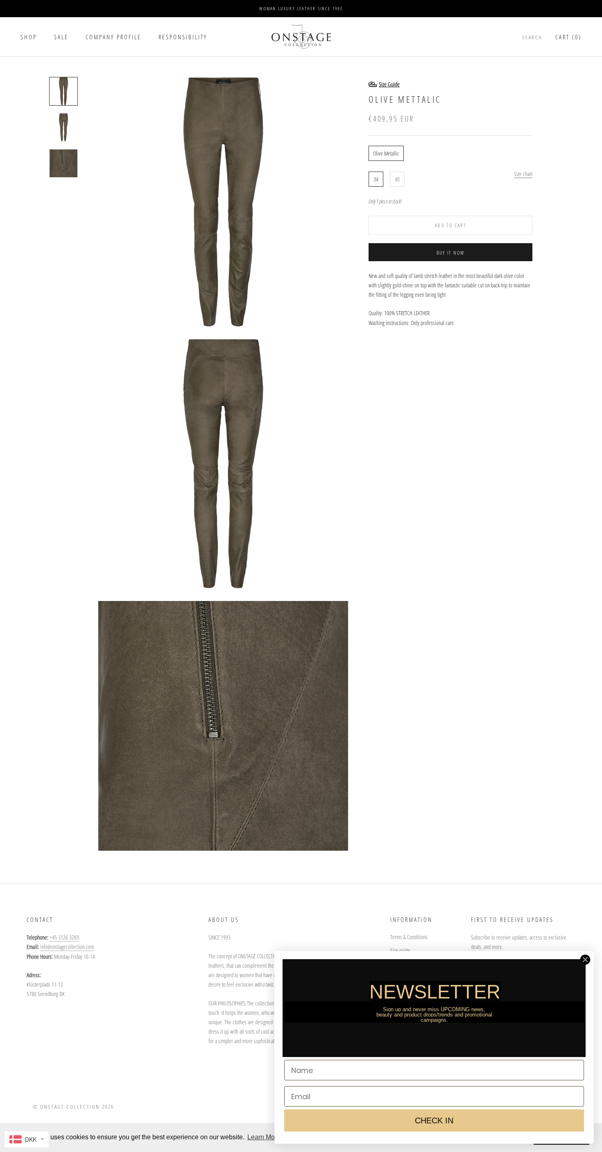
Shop (28, 37)
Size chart (523, 173)
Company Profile (113, 37)
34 (375, 179)
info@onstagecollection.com (67, 947)
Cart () (568, 37)
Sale (61, 37)
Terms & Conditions (409, 937)
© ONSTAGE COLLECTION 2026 (73, 1106)
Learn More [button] (264, 1137)
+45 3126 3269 (64, 937)
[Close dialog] (585, 959)
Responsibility (182, 37)
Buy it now (451, 252)
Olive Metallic (386, 153)
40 (397, 179)
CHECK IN (434, 1120)
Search (532, 37)
